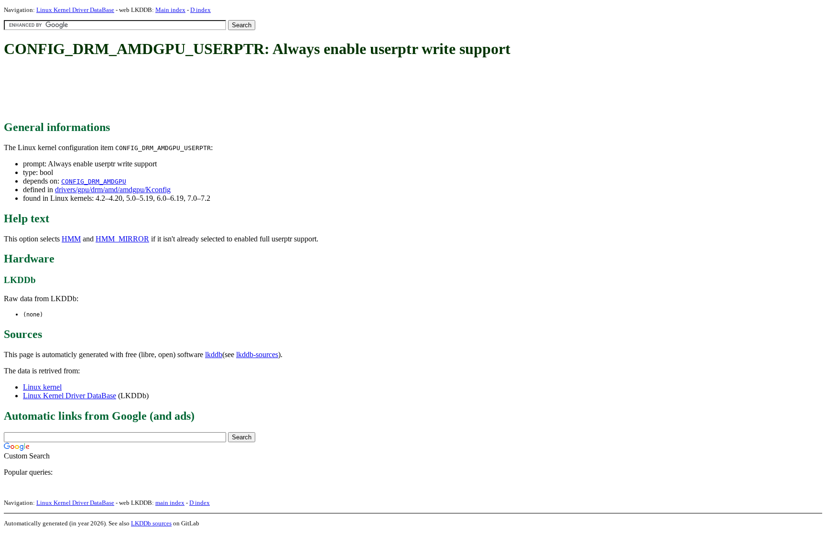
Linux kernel (42, 387)
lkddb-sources (257, 354)
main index (170, 502)
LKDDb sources (151, 523)
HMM (71, 239)
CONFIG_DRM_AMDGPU (93, 181)
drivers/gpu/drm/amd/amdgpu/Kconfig (113, 189)
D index (200, 9)
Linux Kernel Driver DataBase (75, 9)
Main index (170, 9)
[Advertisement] (178, 89)
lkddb (213, 354)
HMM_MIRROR (122, 239)
